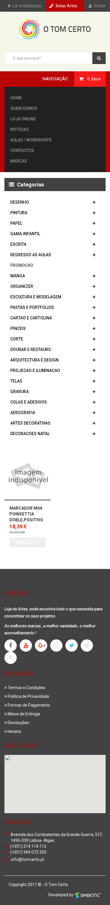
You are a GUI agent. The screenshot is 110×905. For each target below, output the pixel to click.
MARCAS (18, 161)
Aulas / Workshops (31, 140)
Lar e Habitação (27, 6)
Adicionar (29, 542)
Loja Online (23, 119)
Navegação (55, 79)
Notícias (19, 129)
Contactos (22, 150)
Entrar (100, 6)
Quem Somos (23, 108)
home (16, 98)
